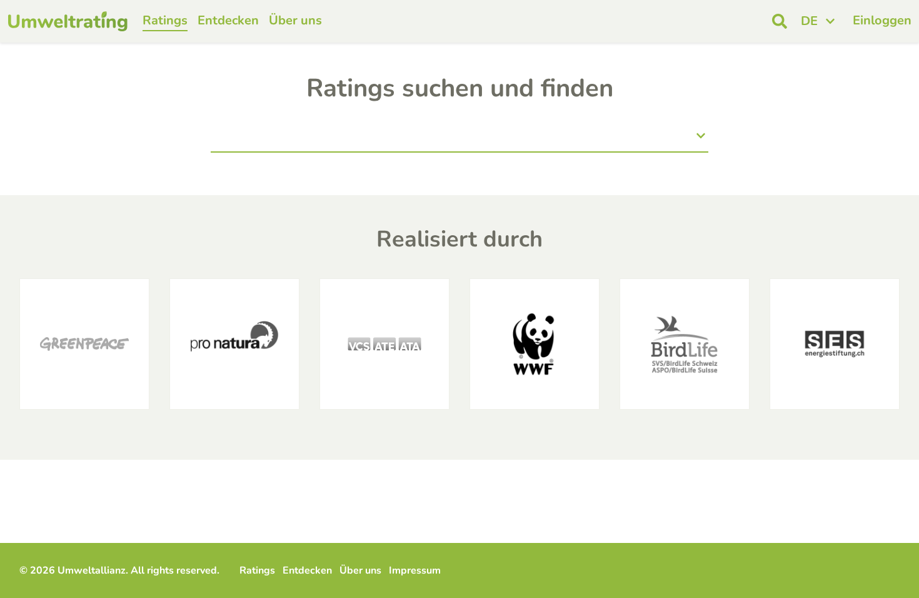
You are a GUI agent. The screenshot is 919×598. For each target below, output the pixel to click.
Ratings (165, 20)
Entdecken (228, 20)
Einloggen (882, 20)
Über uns (295, 20)
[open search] (779, 21)
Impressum (415, 570)
